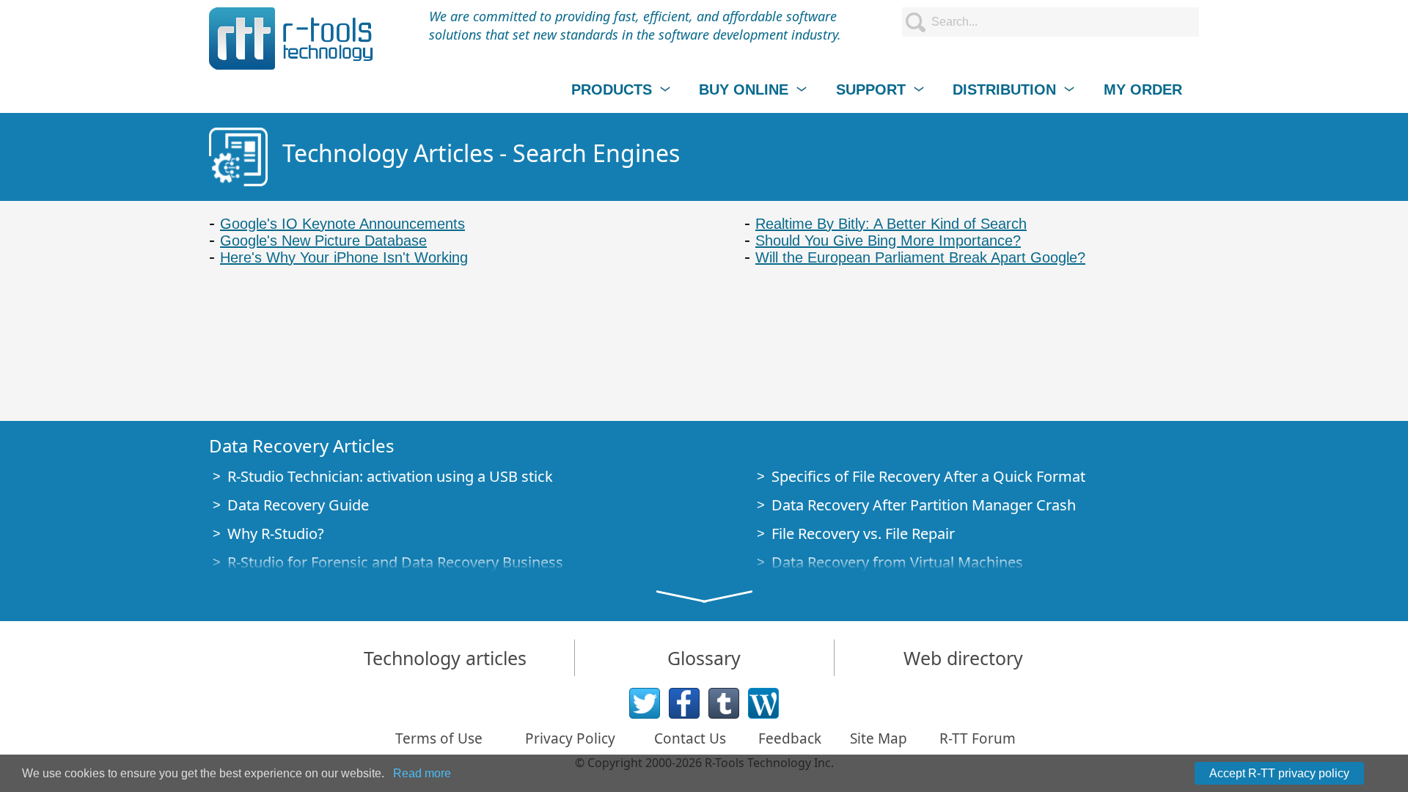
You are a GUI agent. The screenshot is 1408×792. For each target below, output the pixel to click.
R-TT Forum (977, 738)
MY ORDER (1143, 89)
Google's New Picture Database (323, 240)
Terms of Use (439, 738)
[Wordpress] (763, 703)
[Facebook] (684, 703)
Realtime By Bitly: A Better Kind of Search (891, 224)
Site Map (878, 738)
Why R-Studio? (275, 533)
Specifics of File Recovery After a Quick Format (928, 476)
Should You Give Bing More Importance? (888, 240)
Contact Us (690, 738)
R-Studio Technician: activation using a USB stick (390, 476)
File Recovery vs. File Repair (863, 533)
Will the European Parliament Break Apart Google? (920, 257)
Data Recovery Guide (298, 505)
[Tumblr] (723, 703)
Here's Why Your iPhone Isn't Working (344, 257)
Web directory (963, 657)
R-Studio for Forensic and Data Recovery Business (395, 562)
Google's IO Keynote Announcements (342, 224)
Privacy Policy (570, 738)
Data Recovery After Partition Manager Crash (923, 505)
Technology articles (445, 657)
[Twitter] (644, 703)
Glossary (704, 657)
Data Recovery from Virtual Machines (897, 562)
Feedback (789, 738)
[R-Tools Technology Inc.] (291, 38)
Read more (422, 773)
